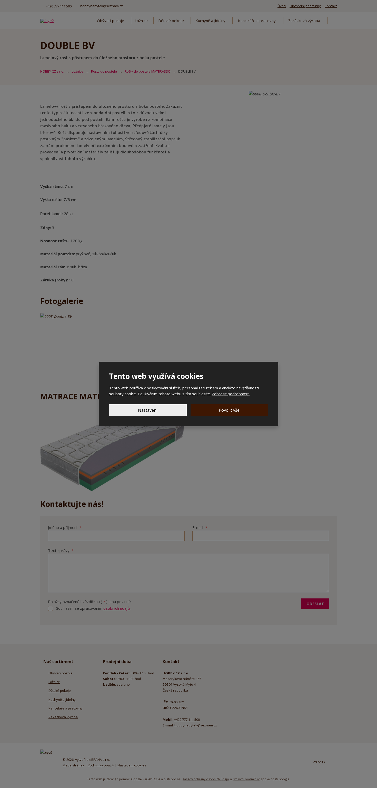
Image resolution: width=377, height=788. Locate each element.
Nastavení (147, 410)
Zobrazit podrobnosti (231, 393)
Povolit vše (229, 410)
